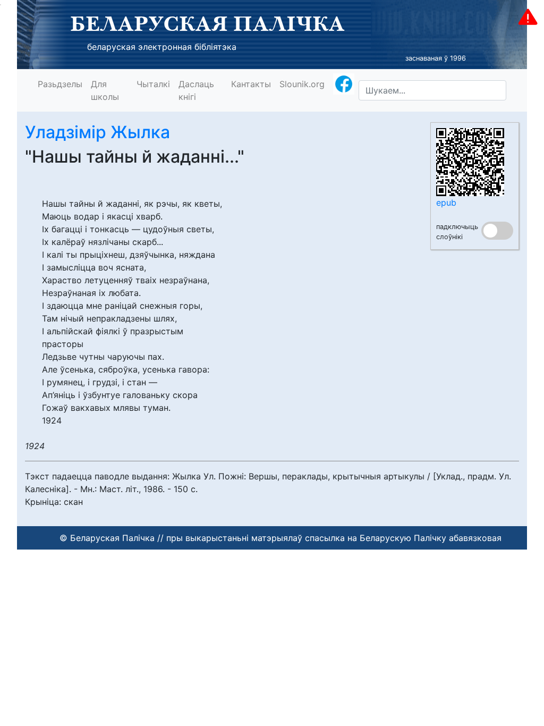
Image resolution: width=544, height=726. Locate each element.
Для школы (105, 90)
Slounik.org (302, 84)
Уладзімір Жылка (97, 132)
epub (446, 202)
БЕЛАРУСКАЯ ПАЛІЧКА (207, 23)
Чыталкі (153, 84)
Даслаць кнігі (196, 90)
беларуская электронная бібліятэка (161, 46)
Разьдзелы (60, 84)
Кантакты (251, 84)
